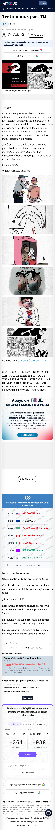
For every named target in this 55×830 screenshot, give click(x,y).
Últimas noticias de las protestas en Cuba (25, 578)
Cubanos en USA (37, 8)
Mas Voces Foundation (41, 801)
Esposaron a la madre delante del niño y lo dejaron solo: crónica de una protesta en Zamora (25, 609)
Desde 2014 (14, 724)
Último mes (40, 724)
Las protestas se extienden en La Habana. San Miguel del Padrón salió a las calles (25, 631)
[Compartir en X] (13, 35)
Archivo (35, 825)
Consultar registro (27, 772)
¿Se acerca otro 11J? (13, 599)
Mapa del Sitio (23, 825)
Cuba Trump (22, 8)
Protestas (9, 8)
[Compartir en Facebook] (9, 35)
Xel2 (12, 24)
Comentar (36, 35)
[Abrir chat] (48, 813)
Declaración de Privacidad (17, 818)
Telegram (19, 44)
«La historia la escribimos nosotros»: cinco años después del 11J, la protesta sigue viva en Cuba (27, 589)
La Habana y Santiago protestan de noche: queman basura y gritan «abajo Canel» (25, 621)
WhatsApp (8, 44)
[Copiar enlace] (23, 35)
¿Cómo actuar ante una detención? (14, 684)
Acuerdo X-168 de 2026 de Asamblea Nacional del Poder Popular (25, 665)
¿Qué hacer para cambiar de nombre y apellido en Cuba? (21, 688)
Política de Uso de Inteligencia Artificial (27, 821)
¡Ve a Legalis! (27, 698)
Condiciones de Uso (40, 818)
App (44, 3)
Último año (27, 724)
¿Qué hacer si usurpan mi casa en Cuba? (16, 691)
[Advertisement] (27, 97)
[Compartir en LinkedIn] (18, 35)
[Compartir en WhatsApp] (4, 35)
